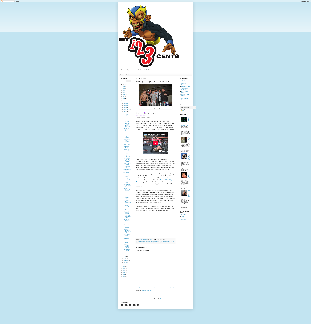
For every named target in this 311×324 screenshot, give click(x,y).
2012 (124, 272)
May (125, 255)
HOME (121, 74)
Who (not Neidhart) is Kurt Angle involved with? (127, 191)
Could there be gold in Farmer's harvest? (127, 240)
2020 (124, 96)
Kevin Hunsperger (164, 241)
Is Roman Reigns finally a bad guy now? (127, 207)
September (126, 109)
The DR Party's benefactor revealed (127, 212)
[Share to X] (161, 239)
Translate (185, 110)
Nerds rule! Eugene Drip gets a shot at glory (127, 231)
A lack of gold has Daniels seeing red (127, 226)
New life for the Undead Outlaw (127, 116)
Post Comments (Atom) (147, 290)
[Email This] (158, 239)
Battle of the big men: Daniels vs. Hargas (127, 120)
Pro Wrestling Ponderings (184, 100)
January (125, 262)
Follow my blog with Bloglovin (143, 117)
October (125, 107)
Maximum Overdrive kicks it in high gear (126, 246)
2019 (124, 98)
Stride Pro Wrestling (183, 84)
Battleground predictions (127, 156)
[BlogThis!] (159, 239)
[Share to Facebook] (162, 239)
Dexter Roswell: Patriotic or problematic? (127, 235)
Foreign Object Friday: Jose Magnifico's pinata (127, 221)
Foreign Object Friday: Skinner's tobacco (127, 130)
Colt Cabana (152, 241)
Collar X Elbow (184, 88)
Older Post (172, 287)
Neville (142, 242)
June (125, 253)
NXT (145, 242)
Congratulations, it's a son (127, 170)
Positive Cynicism (185, 89)
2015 (124, 266)
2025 (124, 86)
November (126, 105)
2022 (124, 92)
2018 (124, 100)
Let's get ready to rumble (127, 250)
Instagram (183, 219)
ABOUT (128, 74)
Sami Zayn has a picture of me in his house (127, 196)
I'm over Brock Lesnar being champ (127, 216)
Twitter (182, 216)
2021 (124, 94)
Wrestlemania (156, 242)
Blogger (161, 298)
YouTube (183, 218)
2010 (124, 276)
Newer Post (138, 287)
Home (155, 287)
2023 (124, 90)
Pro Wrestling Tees (185, 86)
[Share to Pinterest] (164, 239)
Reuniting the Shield (126, 147)
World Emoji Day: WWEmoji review (126, 174)
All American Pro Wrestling (144, 241)
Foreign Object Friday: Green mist (127, 185)
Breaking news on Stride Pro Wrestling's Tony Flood (127, 125)
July (125, 113)
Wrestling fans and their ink (127, 178)
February (126, 260)
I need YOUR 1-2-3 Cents (127, 164)
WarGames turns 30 (126, 182)
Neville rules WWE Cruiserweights (127, 202)
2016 (124, 265)
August (125, 111)
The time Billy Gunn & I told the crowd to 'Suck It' (127, 151)
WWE (160, 242)
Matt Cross (170, 241)
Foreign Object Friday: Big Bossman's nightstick (127, 160)
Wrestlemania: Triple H (189, 175)
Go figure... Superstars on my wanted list (127, 135)
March (125, 258)
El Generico (157, 241)
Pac (147, 242)
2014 (124, 268)
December (126, 103)
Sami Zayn (151, 242)
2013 (124, 270)
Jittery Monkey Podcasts (184, 81)
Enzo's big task (127, 144)
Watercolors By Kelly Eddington (184, 98)
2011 (124, 274)
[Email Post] (155, 239)
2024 (124, 88)
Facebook (183, 214)
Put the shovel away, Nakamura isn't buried (127, 141)
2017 (124, 102)
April (125, 256)
